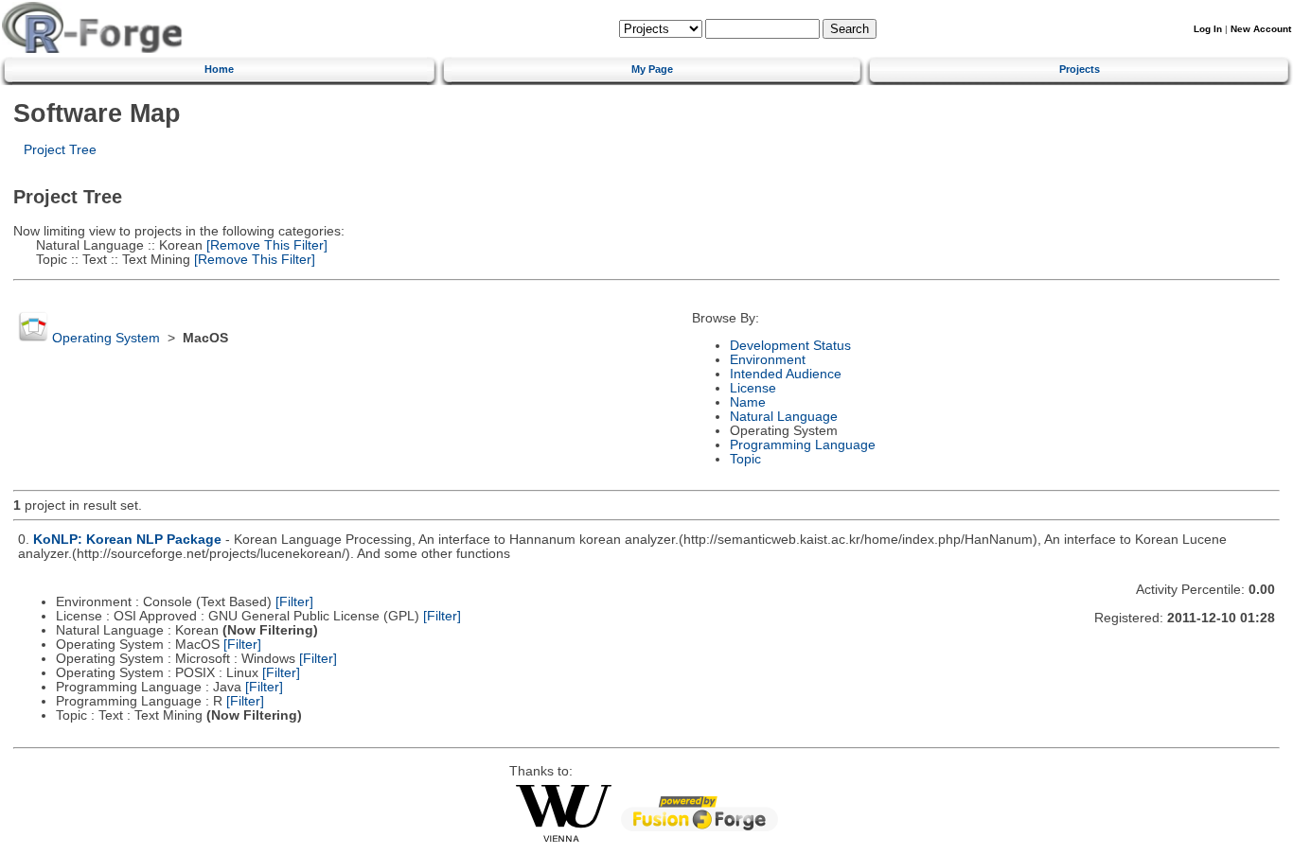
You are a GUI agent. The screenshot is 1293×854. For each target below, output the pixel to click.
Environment (768, 360)
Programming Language (803, 445)
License (753, 388)
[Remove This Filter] (265, 245)
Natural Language (784, 417)
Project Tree (60, 150)
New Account (1261, 29)
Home (219, 69)
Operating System (106, 338)
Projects (1079, 69)
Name (748, 402)
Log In (1208, 29)
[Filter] (294, 602)
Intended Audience (785, 374)
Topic (745, 459)
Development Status (790, 346)
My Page (652, 69)
